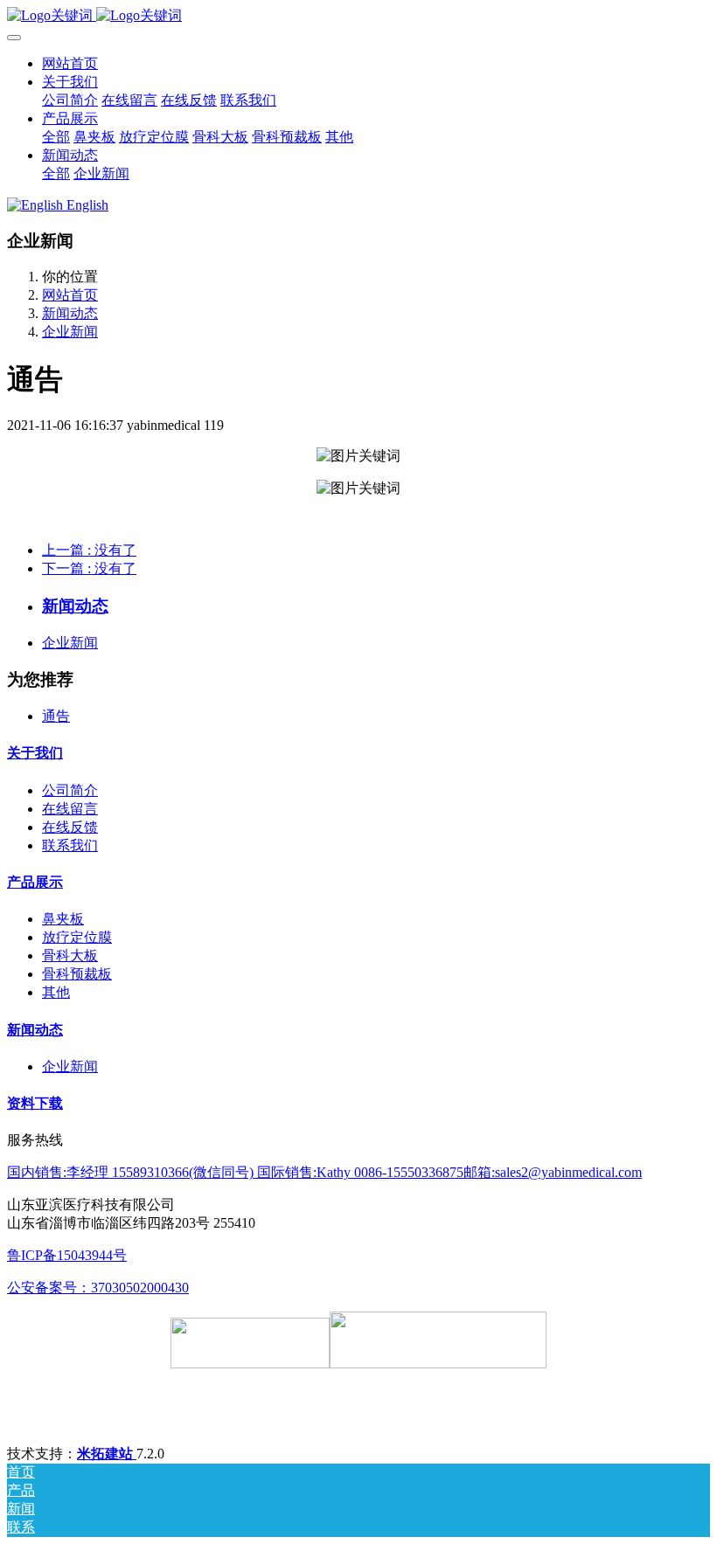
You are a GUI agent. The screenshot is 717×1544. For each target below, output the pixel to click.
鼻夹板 (63, 918)
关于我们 (35, 752)
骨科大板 (70, 955)
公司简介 (70, 790)
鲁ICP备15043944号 (67, 1255)
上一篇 (89, 550)
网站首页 (70, 63)
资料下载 (35, 1103)
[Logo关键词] (358, 16)
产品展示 (35, 882)
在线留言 (70, 808)
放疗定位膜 (77, 937)
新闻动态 (70, 313)
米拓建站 (106, 1453)
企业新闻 (70, 331)
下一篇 (89, 568)
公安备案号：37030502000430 (98, 1287)
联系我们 (70, 845)
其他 (56, 992)
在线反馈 (70, 827)
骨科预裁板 (77, 973)
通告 (56, 716)
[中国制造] (438, 1363)
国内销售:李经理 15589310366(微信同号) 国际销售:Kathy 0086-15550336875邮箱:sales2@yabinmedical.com (324, 1172)
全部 (56, 136)
